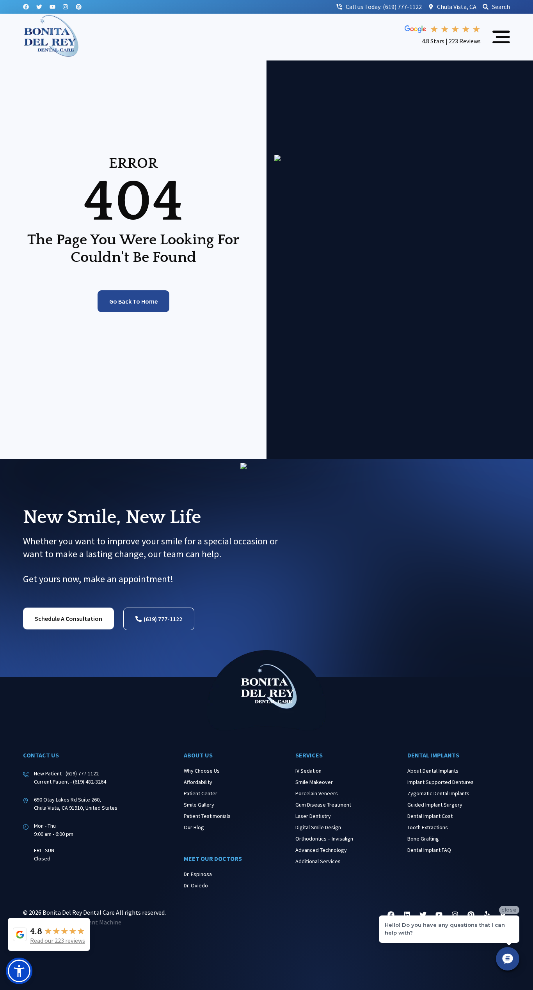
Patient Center (200, 793)
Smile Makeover (314, 782)
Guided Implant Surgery (434, 804)
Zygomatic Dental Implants (438, 793)
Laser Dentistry (313, 816)
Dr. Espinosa (198, 874)
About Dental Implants (432, 770)
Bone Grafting (423, 838)
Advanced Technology (321, 850)
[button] (19, 971)
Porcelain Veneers (316, 793)
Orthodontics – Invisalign (324, 838)
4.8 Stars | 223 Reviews (451, 41)
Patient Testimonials (207, 816)
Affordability (198, 782)
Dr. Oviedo (196, 885)
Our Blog (194, 827)
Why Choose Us (202, 770)
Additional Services (318, 861)
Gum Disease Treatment (323, 804)
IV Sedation (308, 770)
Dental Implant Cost (430, 816)
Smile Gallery (199, 804)
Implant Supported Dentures (440, 782)
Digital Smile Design (318, 827)
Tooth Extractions (427, 827)
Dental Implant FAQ (429, 850)
